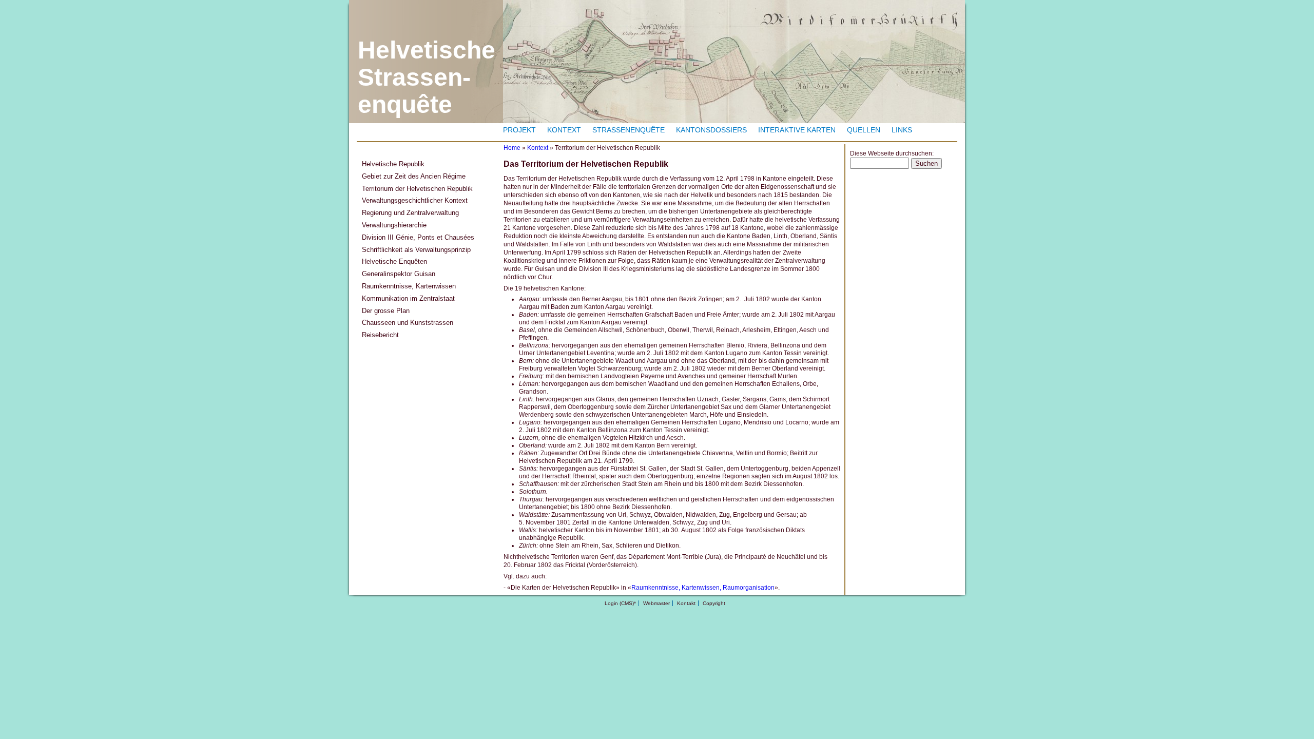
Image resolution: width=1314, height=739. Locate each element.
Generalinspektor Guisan (398, 274)
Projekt (519, 130)
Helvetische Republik (393, 164)
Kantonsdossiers (711, 130)
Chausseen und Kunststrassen (407, 322)
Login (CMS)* (620, 603)
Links (902, 130)
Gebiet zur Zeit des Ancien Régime (414, 176)
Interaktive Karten (797, 130)
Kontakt (686, 603)
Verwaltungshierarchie (394, 225)
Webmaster (656, 603)
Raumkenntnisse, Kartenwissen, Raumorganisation (703, 587)
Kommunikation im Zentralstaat (408, 298)
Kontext (564, 130)
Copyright (714, 603)
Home (512, 147)
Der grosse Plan (386, 311)
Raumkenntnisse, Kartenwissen (409, 286)
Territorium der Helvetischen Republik (417, 188)
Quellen (863, 130)
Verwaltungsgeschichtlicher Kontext (415, 200)
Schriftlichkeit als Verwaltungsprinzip (416, 250)
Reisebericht (380, 335)
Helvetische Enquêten (394, 261)
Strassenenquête (628, 130)
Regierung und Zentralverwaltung (410, 213)
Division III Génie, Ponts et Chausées (418, 237)
